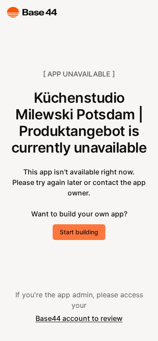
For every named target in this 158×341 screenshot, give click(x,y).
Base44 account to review (79, 318)
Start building (79, 232)
